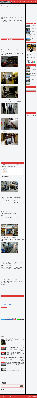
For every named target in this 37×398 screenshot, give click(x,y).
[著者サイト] (28, 62)
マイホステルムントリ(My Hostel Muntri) (31, 115)
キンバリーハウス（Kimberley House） (13, 34)
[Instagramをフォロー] (32, 62)
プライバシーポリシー (11, 396)
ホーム (1, 396)
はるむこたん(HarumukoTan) (31, 52)
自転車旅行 (18, 307)
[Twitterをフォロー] (29, 62)
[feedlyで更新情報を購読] (34, 62)
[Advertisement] (12, 12)
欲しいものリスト (4, 396)
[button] (35, 88)
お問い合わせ (15, 396)
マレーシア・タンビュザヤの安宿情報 (6, 304)
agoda (6, 219)
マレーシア (8, 307)
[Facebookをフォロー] (31, 62)
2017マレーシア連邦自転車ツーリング (13, 307)
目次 (11, 32)
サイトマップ (7, 396)
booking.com (9, 219)
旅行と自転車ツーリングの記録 (4, 307)
